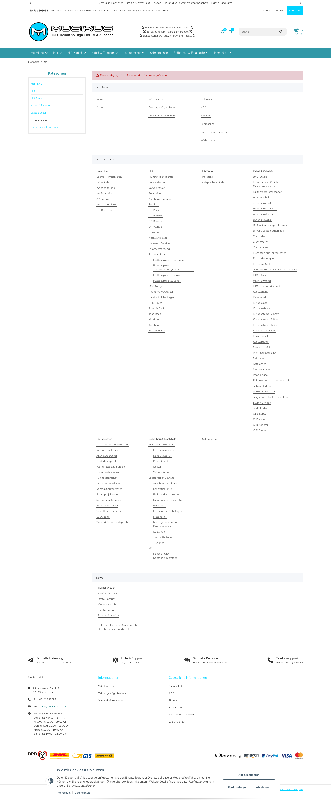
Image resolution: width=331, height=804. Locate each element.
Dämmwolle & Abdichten (168, 500)
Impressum (64, 792)
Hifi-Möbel (37, 98)
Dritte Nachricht (107, 599)
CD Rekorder (156, 221)
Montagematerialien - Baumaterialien (166, 524)
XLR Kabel (259, 419)
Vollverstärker (157, 182)
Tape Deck (155, 314)
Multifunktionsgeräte (161, 177)
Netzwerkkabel (262, 369)
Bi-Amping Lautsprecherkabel (270, 225)
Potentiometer (161, 461)
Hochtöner (159, 505)
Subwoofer (103, 516)
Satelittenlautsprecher (109, 511)
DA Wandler (156, 227)
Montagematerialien (265, 353)
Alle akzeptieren (249, 774)
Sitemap (173, 700)
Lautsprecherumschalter (267, 192)
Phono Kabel (260, 375)
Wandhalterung (105, 188)
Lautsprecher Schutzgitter (168, 511)
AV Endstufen (104, 193)
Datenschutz (83, 792)
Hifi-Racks (207, 177)
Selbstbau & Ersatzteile (44, 127)
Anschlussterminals (165, 483)
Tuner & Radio (157, 308)
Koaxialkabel (260, 336)
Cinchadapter (261, 247)
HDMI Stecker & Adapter (267, 286)
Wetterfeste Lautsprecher (111, 467)
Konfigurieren (237, 787)
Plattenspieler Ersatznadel (168, 260)
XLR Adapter (260, 425)
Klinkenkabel (260, 303)
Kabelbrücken (261, 341)
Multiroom (155, 319)
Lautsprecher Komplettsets (112, 444)
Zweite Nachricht (108, 593)
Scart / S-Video (262, 402)
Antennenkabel (262, 203)
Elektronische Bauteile (162, 444)
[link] (57, 83)
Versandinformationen (111, 700)
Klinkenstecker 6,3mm (266, 325)
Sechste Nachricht (108, 615)
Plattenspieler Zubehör (166, 280)
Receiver (153, 204)
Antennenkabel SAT (265, 208)
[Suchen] (283, 31)
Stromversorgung (159, 249)
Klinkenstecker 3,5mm (266, 319)
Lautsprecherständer (213, 182)
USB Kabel (259, 414)
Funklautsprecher (106, 478)
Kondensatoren (162, 455)
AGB (171, 693)
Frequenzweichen (163, 450)
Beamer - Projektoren (109, 177)
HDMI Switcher (262, 280)
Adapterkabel (261, 197)
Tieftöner (158, 543)
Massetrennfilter (262, 347)
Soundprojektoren (107, 494)
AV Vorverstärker (106, 204)
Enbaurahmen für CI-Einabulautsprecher (265, 184)
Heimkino (36, 83)
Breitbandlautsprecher (166, 494)
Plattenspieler (157, 254)
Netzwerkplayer (158, 238)
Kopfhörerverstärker (160, 199)
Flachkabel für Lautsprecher (269, 253)
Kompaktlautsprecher (109, 489)
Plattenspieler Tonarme (167, 275)
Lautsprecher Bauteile (161, 478)
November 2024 (106, 588)
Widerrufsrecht (177, 721)
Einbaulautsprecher (107, 472)
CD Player (155, 210)
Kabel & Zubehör (41, 105)
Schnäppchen (210, 439)
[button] (30, 3)
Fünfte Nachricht (107, 610)
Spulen (157, 467)
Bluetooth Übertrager (161, 297)
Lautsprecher (38, 113)
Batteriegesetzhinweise (182, 714)
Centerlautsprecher (107, 461)
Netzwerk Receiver (159, 243)
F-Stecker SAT (261, 264)
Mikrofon (154, 548)
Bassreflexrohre (162, 489)
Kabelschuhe (260, 292)
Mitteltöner (159, 516)
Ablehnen (262, 787)
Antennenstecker (263, 214)
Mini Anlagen (156, 286)
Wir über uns (106, 686)
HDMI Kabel (260, 275)
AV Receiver (103, 199)
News (266, 10)
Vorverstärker (157, 188)
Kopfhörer (155, 325)
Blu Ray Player (105, 210)
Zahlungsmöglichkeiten (112, 693)
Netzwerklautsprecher (109, 450)
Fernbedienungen (263, 258)
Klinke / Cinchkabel (264, 330)
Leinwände (102, 182)
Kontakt (278, 10)
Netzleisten (259, 364)
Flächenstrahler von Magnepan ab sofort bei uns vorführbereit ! (116, 627)
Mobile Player (157, 330)
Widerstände (161, 472)
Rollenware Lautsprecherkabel (271, 380)
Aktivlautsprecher (106, 455)
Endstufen (155, 193)
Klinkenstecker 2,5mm (266, 314)
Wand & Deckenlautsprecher (113, 522)
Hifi (33, 91)
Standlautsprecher (107, 505)
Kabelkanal (259, 297)
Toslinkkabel (260, 408)
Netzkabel (259, 358)
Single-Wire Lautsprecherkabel (271, 397)
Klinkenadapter (262, 308)
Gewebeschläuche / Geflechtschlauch (275, 269)
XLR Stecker (260, 430)
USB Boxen (155, 303)
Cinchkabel (259, 236)
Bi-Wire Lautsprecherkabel (268, 231)
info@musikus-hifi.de (54, 706)
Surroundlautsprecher (109, 500)
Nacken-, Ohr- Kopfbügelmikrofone (165, 556)
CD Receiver (156, 215)
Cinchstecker (260, 242)
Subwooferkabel (263, 386)
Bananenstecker (262, 219)
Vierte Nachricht (107, 604)
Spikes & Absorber (264, 391)
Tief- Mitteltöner (163, 537)
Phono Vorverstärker (161, 292)
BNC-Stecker (260, 177)
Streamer (154, 232)
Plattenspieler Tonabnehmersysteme (166, 267)
